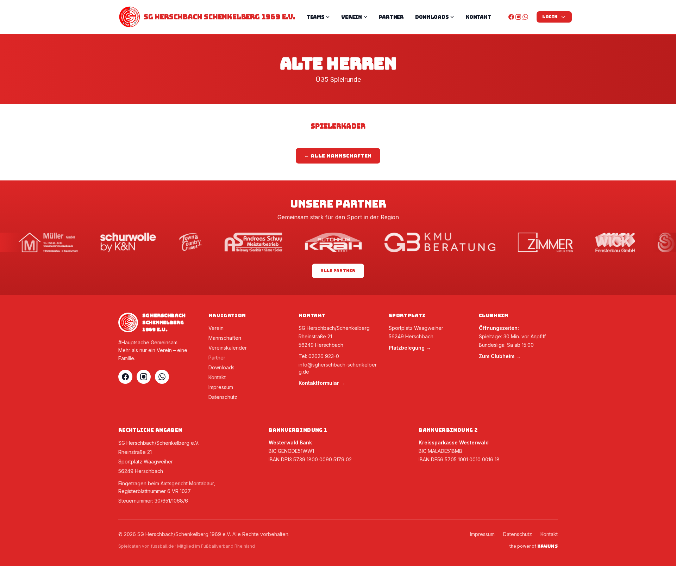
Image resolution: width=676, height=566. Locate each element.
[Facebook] (511, 17)
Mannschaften (224, 338)
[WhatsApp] (162, 377)
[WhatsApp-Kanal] (525, 17)
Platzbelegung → (410, 348)
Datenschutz (222, 397)
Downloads (221, 367)
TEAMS (316, 17)
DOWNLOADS (432, 17)
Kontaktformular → (322, 383)
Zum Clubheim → (500, 356)
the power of (533, 546)
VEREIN (351, 17)
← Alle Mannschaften (338, 156)
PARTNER (391, 17)
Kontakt (217, 377)
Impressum (220, 387)
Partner (216, 358)
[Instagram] (518, 17)
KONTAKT (478, 17)
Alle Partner (337, 270)
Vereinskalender (227, 348)
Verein (216, 328)
